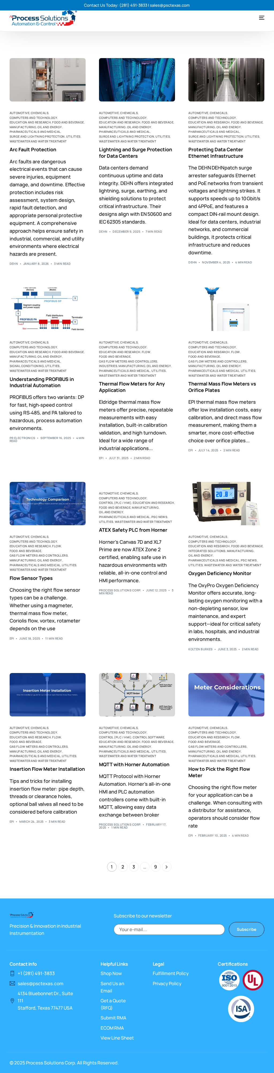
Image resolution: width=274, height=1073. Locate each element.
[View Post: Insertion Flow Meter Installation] (48, 694)
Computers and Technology (34, 117)
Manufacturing (23, 127)
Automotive (19, 112)
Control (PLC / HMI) (115, 502)
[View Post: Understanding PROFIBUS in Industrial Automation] (48, 309)
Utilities (73, 136)
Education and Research (30, 122)
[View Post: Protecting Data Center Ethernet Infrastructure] (226, 79)
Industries (108, 365)
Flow (146, 351)
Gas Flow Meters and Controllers (128, 361)
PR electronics (22, 438)
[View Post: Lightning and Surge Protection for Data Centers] (137, 79)
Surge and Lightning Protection (37, 136)
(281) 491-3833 (133, 5)
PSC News (159, 516)
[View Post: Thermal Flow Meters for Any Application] (137, 309)
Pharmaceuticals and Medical (35, 131)
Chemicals (39, 112)
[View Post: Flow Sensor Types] (48, 503)
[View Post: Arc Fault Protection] (48, 79)
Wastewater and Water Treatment (38, 141)
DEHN (14, 264)
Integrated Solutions (207, 550)
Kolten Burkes (200, 649)
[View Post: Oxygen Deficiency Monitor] (226, 503)
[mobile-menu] (256, 18)
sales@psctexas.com (170, 5)
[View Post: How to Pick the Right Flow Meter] (226, 694)
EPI (101, 458)
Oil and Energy (49, 127)
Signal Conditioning (27, 365)
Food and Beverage (68, 122)
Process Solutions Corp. (120, 590)
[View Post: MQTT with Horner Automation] (137, 694)
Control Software (148, 737)
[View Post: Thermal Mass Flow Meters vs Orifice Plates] (226, 309)
